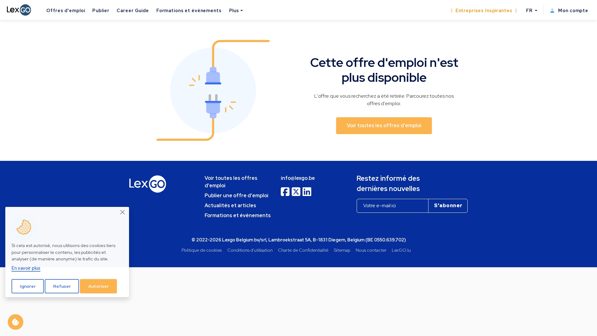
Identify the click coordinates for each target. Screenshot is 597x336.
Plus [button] (234, 10)
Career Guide (133, 10)
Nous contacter (371, 250)
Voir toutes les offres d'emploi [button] (384, 125)
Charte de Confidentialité (303, 250)
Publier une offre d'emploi (236, 195)
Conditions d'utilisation (250, 250)
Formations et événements (189, 10)
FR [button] (530, 10)
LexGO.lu (401, 250)
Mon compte (572, 10)
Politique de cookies (202, 250)
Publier (100, 10)
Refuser (62, 286)
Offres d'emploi (65, 10)
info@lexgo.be (298, 178)
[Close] (122, 212)
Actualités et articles (230, 205)
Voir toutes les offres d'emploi (231, 182)
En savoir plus (26, 268)
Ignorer (28, 286)
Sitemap (342, 250)
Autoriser (98, 286)
